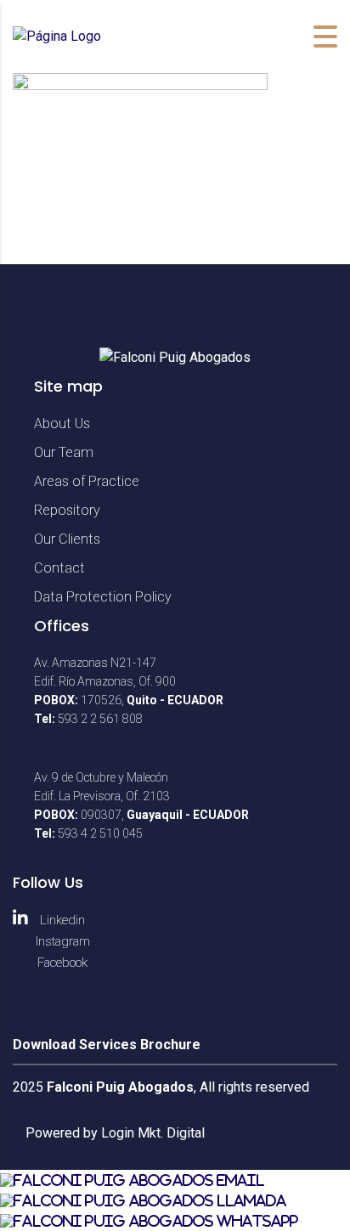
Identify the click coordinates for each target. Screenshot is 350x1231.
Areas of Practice (86, 481)
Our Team (63, 452)
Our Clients (67, 539)
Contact (59, 568)
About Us (62, 423)
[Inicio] (57, 36)
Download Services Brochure (106, 1044)
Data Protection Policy (103, 597)
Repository (67, 510)
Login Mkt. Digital (153, 1133)
